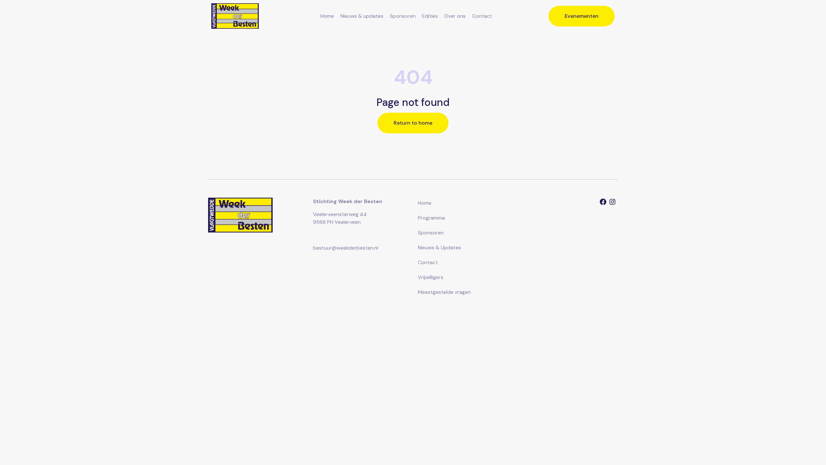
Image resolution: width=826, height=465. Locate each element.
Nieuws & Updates (439, 247)
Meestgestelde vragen (444, 292)
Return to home (413, 122)
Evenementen (582, 16)
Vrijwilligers (430, 277)
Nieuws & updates (361, 16)
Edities (430, 16)
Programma (431, 217)
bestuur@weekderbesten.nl (345, 247)
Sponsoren (403, 16)
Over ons (455, 16)
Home (327, 16)
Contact (482, 16)
